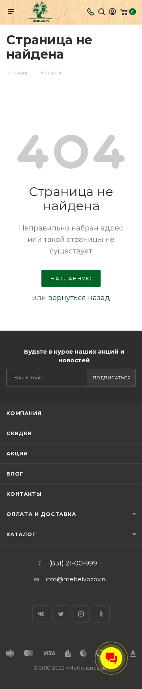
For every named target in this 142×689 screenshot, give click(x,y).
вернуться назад (79, 297)
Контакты (23, 494)
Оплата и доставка (41, 514)
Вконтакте (40, 613)
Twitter (60, 613)
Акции (17, 453)
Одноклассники (101, 613)
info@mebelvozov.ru (77, 579)
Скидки (19, 433)
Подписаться (112, 378)
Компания (23, 413)
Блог (14, 473)
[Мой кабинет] (112, 12)
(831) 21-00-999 (73, 563)
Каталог (21, 534)
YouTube (81, 613)
